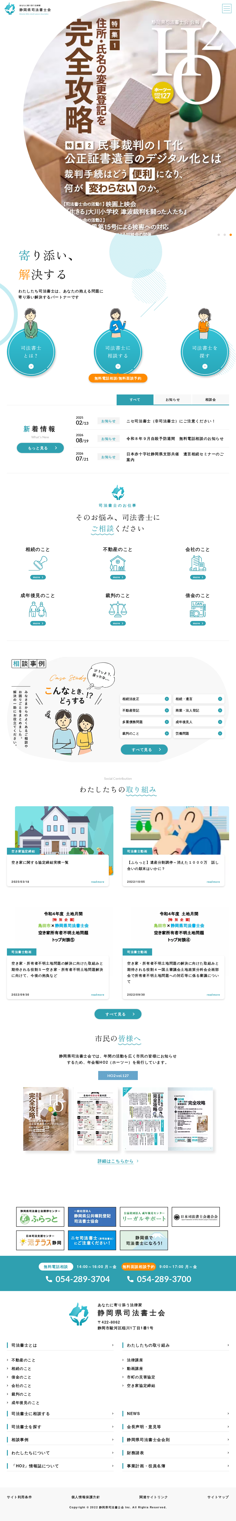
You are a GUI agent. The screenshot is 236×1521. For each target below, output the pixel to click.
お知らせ (173, 399)
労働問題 (182, 733)
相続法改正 (130, 699)
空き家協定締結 (141, 1385)
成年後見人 (184, 722)
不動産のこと (24, 1359)
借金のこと (22, 1377)
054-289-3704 (83, 1279)
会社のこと (22, 1385)
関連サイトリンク (153, 1497)
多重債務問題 (132, 722)
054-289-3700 (164, 1279)
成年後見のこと (26, 1402)
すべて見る (142, 749)
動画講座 (135, 1368)
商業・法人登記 (187, 710)
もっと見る (38, 447)
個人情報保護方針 (85, 1497)
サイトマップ (218, 1497)
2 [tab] (225, 235)
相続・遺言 (184, 699)
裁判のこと (130, 733)
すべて (135, 399)
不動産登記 (130, 710)
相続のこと (22, 1368)
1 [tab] (219, 235)
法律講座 (135, 1359)
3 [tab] (231, 235)
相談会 (210, 399)
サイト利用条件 (19, 1497)
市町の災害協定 (141, 1377)
